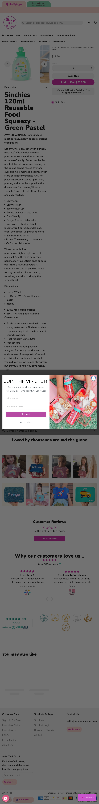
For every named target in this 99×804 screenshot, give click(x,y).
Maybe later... (26, 422)
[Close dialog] (93, 378)
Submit (25, 414)
